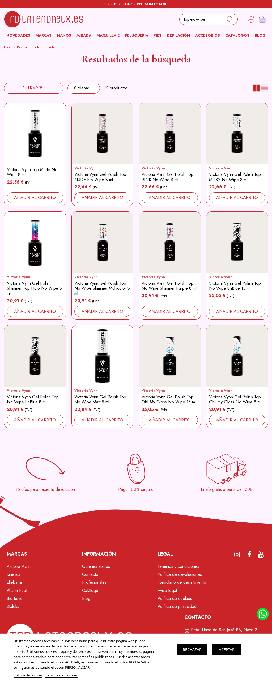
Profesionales (94, 582)
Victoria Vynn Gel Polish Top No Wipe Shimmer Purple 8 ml (169, 285)
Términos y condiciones (178, 566)
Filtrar (30, 88)
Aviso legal (167, 590)
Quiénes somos (96, 566)
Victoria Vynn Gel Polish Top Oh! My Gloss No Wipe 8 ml (235, 399)
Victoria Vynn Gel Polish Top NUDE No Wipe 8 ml (100, 176)
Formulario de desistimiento (182, 582)
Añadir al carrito (35, 197)
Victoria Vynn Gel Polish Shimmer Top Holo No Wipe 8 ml (34, 288)
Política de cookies (175, 598)
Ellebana (14, 582)
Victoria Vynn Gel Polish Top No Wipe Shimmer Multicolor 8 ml (102, 288)
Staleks (13, 606)
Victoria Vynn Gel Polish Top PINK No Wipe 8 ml (167, 176)
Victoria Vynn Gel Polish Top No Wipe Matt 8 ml (100, 399)
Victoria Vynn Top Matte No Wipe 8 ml (32, 172)
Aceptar (227, 649)
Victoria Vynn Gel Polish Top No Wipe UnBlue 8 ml (33, 399)
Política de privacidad (177, 606)
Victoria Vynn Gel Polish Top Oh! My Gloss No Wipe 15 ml (169, 399)
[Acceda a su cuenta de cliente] (251, 19)
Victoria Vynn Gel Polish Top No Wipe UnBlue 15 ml (235, 285)
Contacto (90, 574)
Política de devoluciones (180, 574)
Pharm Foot (17, 590)
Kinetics (13, 574)
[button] (43, 35)
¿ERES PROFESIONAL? (135, 4)
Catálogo (90, 590)
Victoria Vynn (86, 168)
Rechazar (192, 649)
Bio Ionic (14, 598)
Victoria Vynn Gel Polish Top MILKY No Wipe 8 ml (235, 176)
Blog (86, 598)
